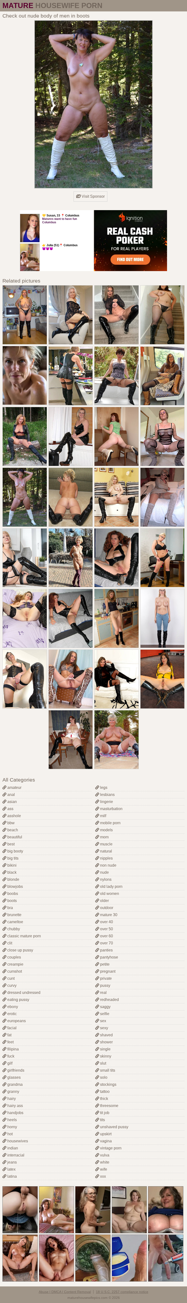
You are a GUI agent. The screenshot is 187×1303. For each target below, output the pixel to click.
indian (12, 1148)
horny (11, 1127)
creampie (14, 964)
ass (9, 809)
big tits (12, 858)
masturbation (110, 809)
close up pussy (19, 950)
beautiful (14, 837)
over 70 (106, 943)
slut (102, 1063)
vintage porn (110, 1148)
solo (103, 1077)
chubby (13, 929)
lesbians (107, 795)
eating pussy (17, 1000)
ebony (12, 1007)
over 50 (106, 929)
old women (109, 894)
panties (106, 950)
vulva (104, 1155)
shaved (106, 1035)
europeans (16, 1021)
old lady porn (110, 886)
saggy (105, 1007)
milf (102, 816)
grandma (14, 1084)
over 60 (106, 936)
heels (11, 1120)
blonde (12, 879)
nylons (105, 879)
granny (12, 1091)
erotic (11, 1014)
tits (102, 1120)
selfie (104, 1014)
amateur (13, 787)
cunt (10, 978)
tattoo (104, 1091)
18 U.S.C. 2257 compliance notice (122, 1292)
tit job (104, 1113)
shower (106, 1042)
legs (103, 787)
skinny (105, 1056)
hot (9, 1134)
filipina (12, 1049)
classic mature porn (23, 936)
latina (11, 1176)
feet (10, 1042)
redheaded (109, 1000)
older (104, 901)
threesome (108, 1106)
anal (10, 795)
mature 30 (108, 915)
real (103, 992)
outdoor (106, 908)
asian (11, 802)
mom (104, 837)
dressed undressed (23, 992)
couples (13, 957)
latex (11, 1169)
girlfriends (15, 1070)
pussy (104, 985)
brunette (13, 915)
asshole (13, 816)
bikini (11, 865)
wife (103, 1169)
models (106, 830)
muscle (105, 844)
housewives (17, 1141)
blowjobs (14, 886)
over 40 (106, 922)
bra (9, 908)
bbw (10, 823)
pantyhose (108, 957)
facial (11, 1028)
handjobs (14, 1113)
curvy (11, 985)
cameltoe (14, 922)
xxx (102, 1176)
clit (9, 943)
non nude (107, 865)
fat (8, 1035)
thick (103, 1099)
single (105, 1049)
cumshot (14, 971)
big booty (14, 851)
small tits (107, 1070)
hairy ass (14, 1106)
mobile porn (110, 823)
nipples (106, 858)
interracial (15, 1155)
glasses (13, 1077)
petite (104, 964)
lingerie (106, 802)
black (11, 872)
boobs (12, 894)
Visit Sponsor (93, 196)
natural (105, 851)
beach (12, 830)
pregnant (107, 971)
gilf (9, 1063)
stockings (107, 1084)
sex (102, 1021)
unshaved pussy (113, 1127)
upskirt (105, 1134)
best (10, 844)
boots (11, 901)
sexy (103, 1028)
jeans (11, 1162)
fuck (10, 1056)
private (105, 978)
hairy (11, 1099)
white (104, 1162)
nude (104, 872)
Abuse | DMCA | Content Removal (65, 1292)
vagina (105, 1141)
